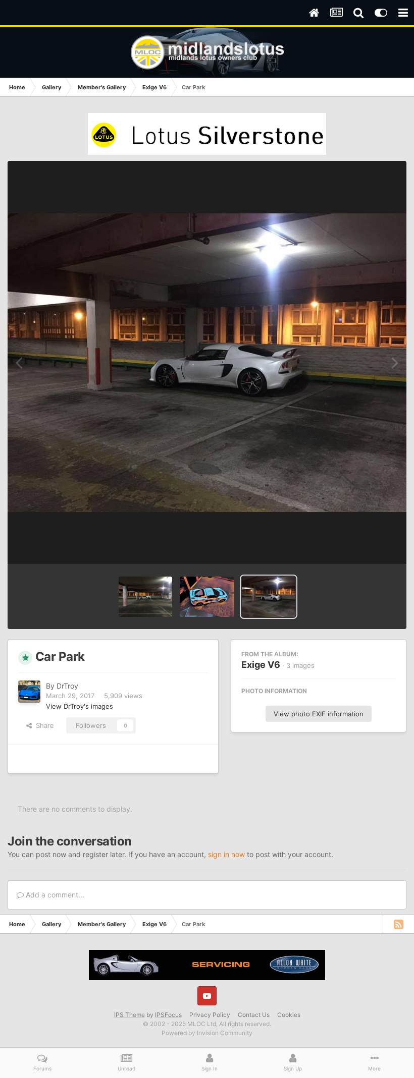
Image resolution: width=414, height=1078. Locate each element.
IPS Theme (129, 1014)
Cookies (288, 1014)
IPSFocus (168, 1014)
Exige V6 (260, 664)
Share (43, 725)
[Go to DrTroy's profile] (29, 691)
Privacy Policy (209, 1014)
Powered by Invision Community (207, 1033)
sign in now (226, 854)
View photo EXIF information (319, 714)
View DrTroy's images (79, 706)
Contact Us (254, 1014)
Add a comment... (54, 894)
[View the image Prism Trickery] (207, 597)
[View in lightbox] (207, 363)
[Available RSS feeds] (398, 924)
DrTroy (67, 686)
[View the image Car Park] (146, 597)
